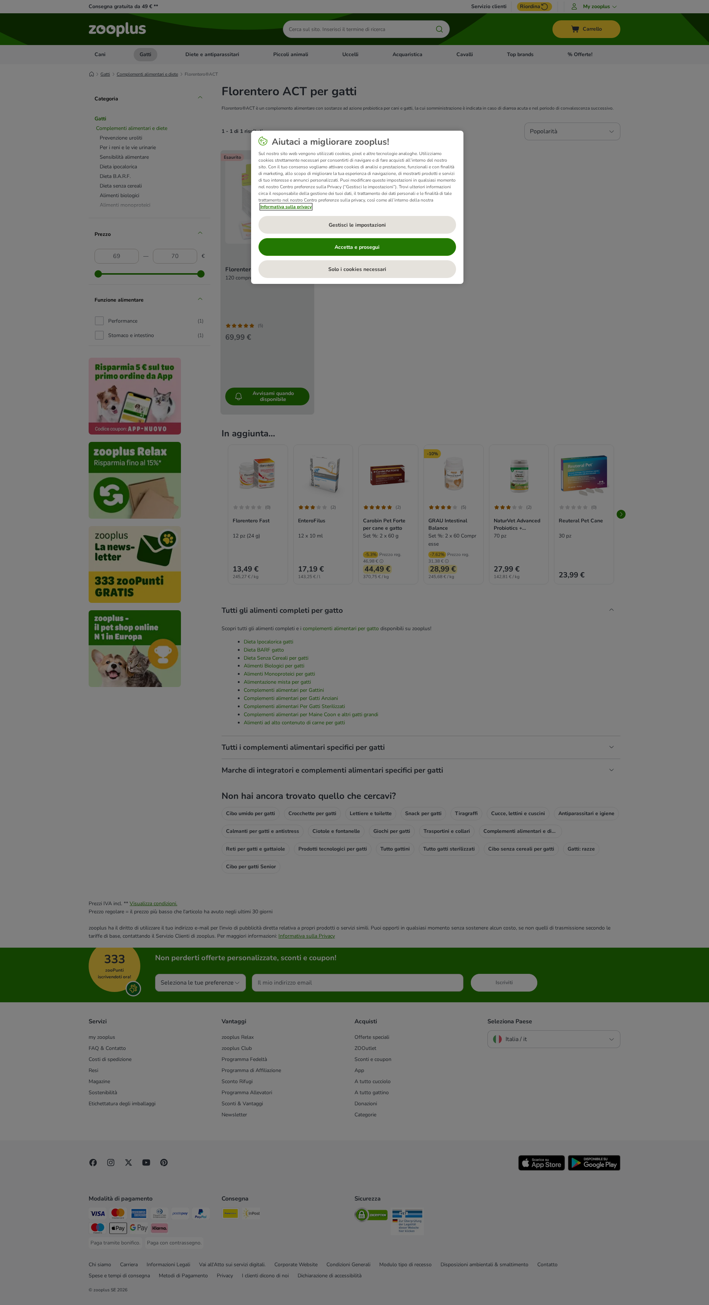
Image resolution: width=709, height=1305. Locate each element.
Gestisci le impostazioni (357, 225)
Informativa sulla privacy (286, 207)
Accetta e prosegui (357, 247)
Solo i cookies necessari (357, 269)
